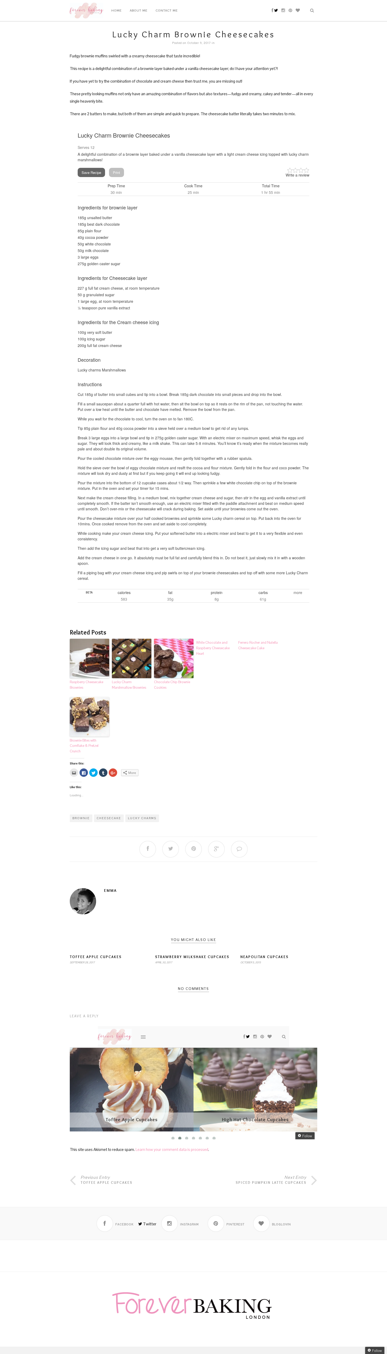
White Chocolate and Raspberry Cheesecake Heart (213, 648)
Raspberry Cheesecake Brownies (86, 685)
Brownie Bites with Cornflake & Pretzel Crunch (84, 746)
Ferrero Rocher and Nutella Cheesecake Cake (258, 645)
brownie (81, 818)
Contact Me (167, 10)
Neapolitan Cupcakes (264, 956)
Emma (110, 890)
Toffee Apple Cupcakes (96, 956)
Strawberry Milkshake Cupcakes (192, 956)
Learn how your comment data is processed (172, 1149)
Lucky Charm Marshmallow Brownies (129, 685)
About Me (138, 10)
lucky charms (142, 818)
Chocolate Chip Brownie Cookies (172, 685)
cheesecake (109, 818)
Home (116, 10)
